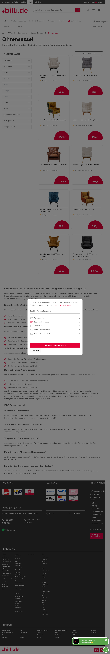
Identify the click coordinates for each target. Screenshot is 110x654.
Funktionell (39, 318)
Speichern (35, 350)
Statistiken (39, 326)
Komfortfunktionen (42, 330)
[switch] (31, 318)
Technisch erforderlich (43, 322)
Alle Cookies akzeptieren (55, 345)
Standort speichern (42, 334)
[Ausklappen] (79, 318)
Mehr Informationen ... (63, 305)
